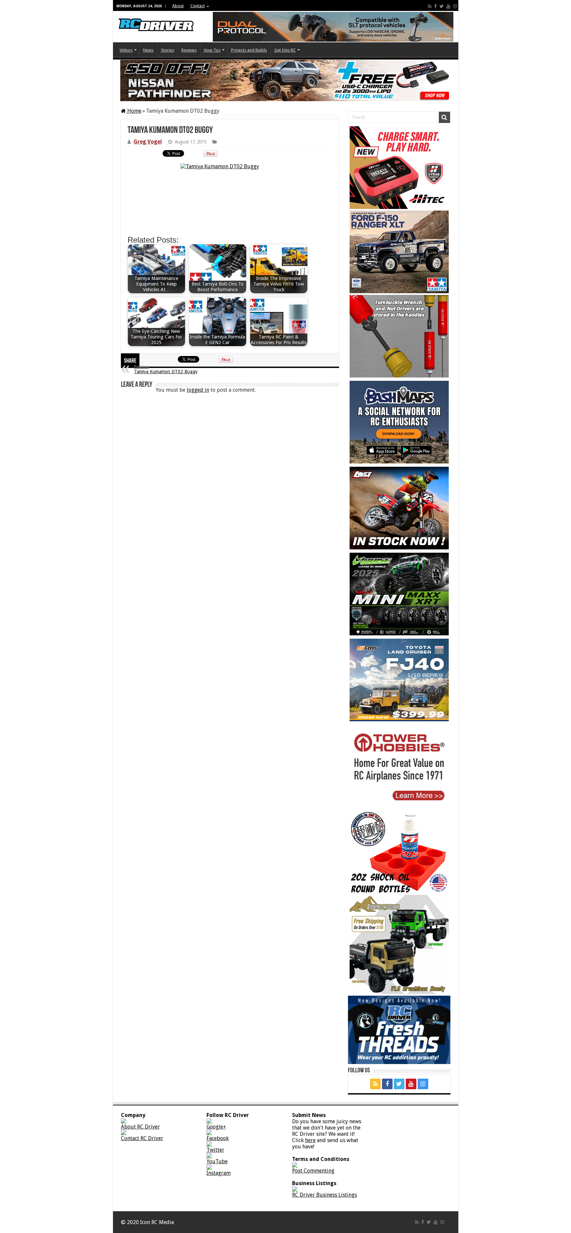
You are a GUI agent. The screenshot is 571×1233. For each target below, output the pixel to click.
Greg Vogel (147, 142)
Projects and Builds (249, 50)
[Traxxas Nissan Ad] (285, 80)
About (178, 5)
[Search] (444, 117)
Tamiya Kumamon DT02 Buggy (166, 369)
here (310, 1140)
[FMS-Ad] (399, 680)
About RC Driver (140, 1127)
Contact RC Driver (142, 1138)
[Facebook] (436, 6)
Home (133, 111)
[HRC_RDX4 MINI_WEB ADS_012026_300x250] (399, 167)
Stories (167, 50)
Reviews (189, 50)
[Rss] (429, 6)
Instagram (219, 1173)
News (148, 50)
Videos (126, 50)
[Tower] (399, 766)
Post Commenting (313, 1171)
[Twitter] (441, 6)
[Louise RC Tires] (399, 594)
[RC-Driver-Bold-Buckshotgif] (399, 336)
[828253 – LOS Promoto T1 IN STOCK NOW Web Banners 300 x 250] (399, 508)
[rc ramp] (399, 852)
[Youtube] (448, 6)
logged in (198, 390)
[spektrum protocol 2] (333, 27)
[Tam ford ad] (399, 252)
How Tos (212, 50)
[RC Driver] (156, 20)
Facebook (218, 1138)
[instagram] (455, 6)
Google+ (216, 1127)
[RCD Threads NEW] (399, 1030)
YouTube (217, 1161)
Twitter (215, 1150)
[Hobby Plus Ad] (399, 944)
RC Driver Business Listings (324, 1195)
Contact (197, 5)
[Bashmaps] (399, 422)
